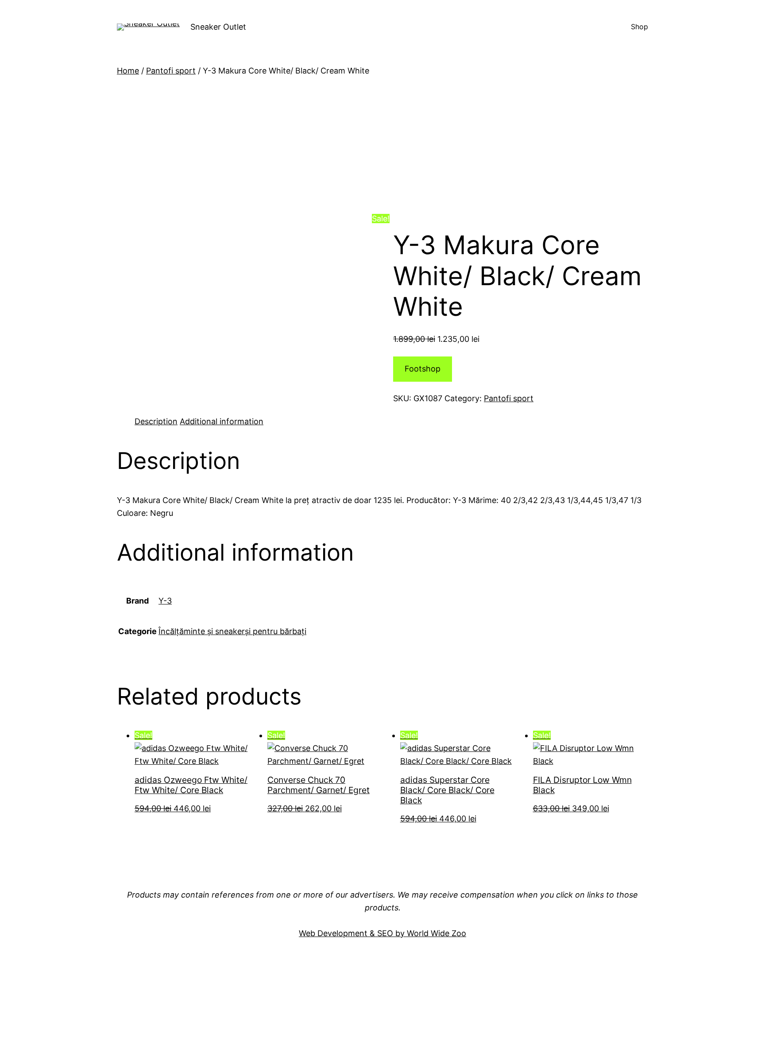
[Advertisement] (382, 143)
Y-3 (165, 600)
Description (156, 421)
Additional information (221, 421)
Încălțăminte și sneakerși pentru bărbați (232, 631)
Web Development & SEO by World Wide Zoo (382, 933)
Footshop (422, 368)
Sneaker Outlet (218, 26)
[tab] (156, 421)
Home (128, 70)
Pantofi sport (171, 70)
